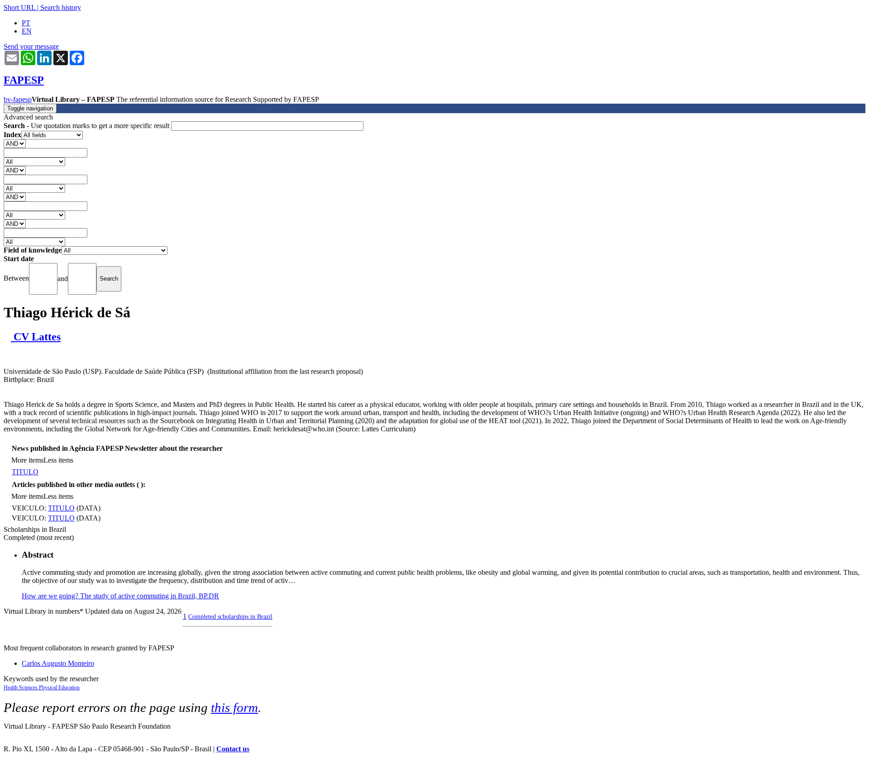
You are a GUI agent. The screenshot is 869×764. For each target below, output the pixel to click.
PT (26, 23)
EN (27, 31)
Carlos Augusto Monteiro (58, 663)
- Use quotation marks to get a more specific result (87, 125)
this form (234, 707)
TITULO (25, 472)
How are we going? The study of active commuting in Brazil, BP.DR (120, 596)
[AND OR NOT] (15, 143)
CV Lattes (36, 337)
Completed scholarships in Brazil (230, 616)
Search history (60, 7)
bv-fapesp (18, 99)
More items (27, 460)
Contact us (232, 749)
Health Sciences (21, 687)
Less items (58, 460)
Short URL (19, 7)
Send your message (31, 46)
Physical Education (59, 687)
